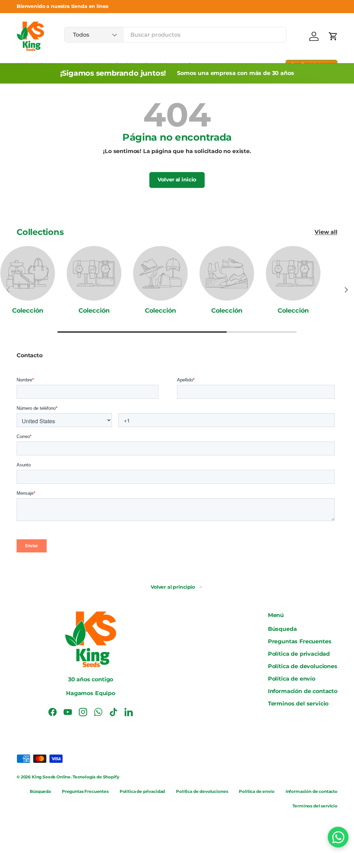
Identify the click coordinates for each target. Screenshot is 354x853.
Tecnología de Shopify (96, 776)
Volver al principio (173, 587)
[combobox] (175, 34)
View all (326, 232)
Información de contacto (302, 691)
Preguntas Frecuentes (300, 641)
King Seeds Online (51, 776)
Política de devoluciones (302, 666)
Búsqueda (282, 629)
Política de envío (291, 678)
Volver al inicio (177, 180)
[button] (333, 36)
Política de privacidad (299, 654)
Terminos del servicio (298, 703)
